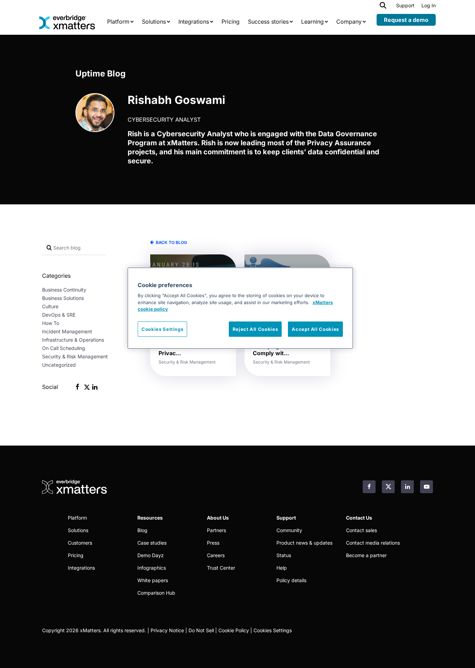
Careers (216, 555)
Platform (77, 518)
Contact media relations (373, 543)
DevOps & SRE (58, 315)
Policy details (291, 580)
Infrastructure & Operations (73, 340)
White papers (152, 580)
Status (283, 555)
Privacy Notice (167, 630)
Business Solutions (63, 298)
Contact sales (361, 530)
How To (50, 323)
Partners (216, 530)
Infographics (151, 568)
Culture (50, 306)
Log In (428, 5)
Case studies (152, 543)
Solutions (78, 530)
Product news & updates (304, 543)
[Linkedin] (94, 387)
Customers (80, 543)
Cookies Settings (272, 630)
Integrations (81, 568)
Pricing (75, 555)
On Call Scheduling (63, 348)
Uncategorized (59, 365)
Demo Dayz (150, 555)
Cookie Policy (233, 630)
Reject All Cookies (255, 329)
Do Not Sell (201, 630)
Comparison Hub (156, 593)
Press (213, 543)
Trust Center (221, 568)
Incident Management (67, 331)
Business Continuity (64, 290)
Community (289, 530)
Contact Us (359, 518)
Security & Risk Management (75, 356)
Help (281, 568)
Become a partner (366, 555)
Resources (150, 518)
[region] (240, 308)
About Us (218, 518)
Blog (142, 530)
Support (405, 5)
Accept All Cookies (315, 329)
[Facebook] (77, 387)
